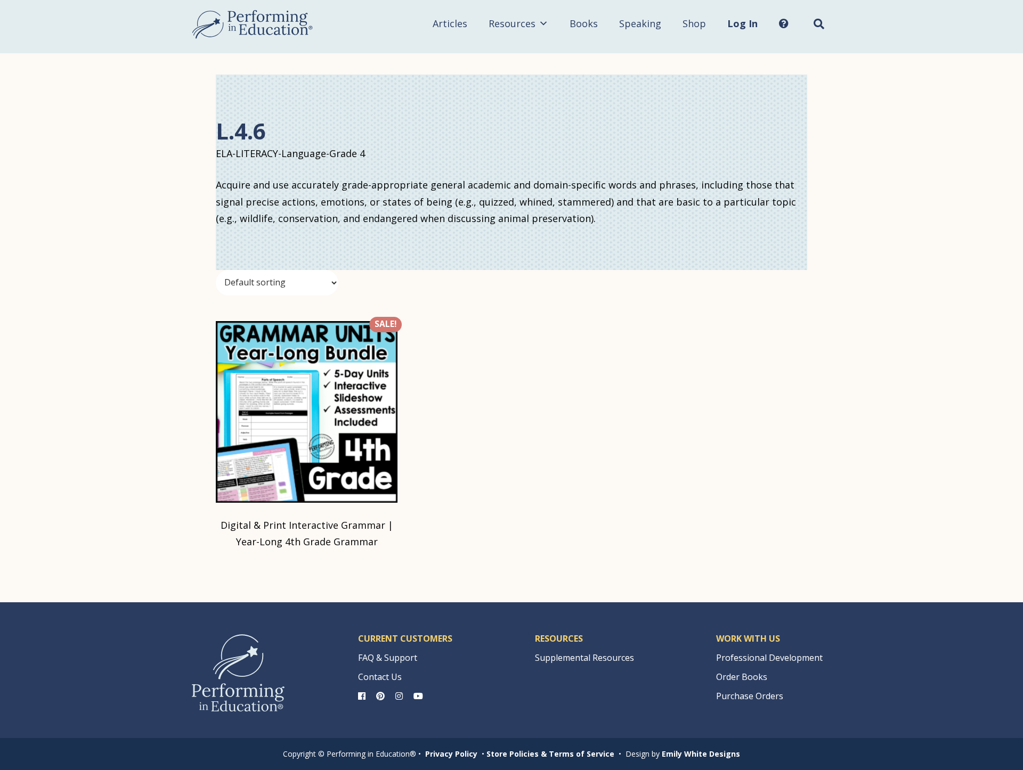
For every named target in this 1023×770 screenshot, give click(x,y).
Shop (694, 23)
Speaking (640, 23)
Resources (512, 23)
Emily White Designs (701, 754)
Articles (450, 23)
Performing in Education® (252, 24)
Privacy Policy (451, 754)
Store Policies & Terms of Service (550, 754)
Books (584, 23)
